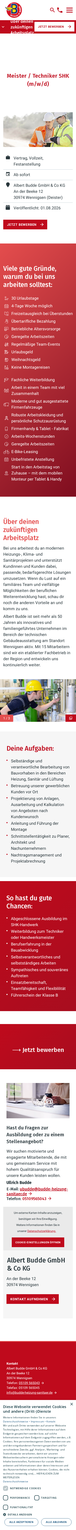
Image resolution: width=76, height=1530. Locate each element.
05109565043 (34, 1198)
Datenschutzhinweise (15, 1481)
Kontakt (50, 1421)
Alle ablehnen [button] (56, 1522)
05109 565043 (29, 1383)
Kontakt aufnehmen (29, 1299)
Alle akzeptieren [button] (21, 1522)
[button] (69, 10)
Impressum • (39, 1421)
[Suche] (52, 10)
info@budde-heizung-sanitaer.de (29, 1393)
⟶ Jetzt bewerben (38, 1050)
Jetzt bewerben (51, 26)
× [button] (71, 1404)
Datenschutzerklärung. (41, 1231)
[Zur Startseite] (13, 10)
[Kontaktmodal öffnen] (60, 10)
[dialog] (38, 1465)
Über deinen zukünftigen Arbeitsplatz (22, 27)
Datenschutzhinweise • (17, 1421)
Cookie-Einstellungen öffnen (38, 1242)
